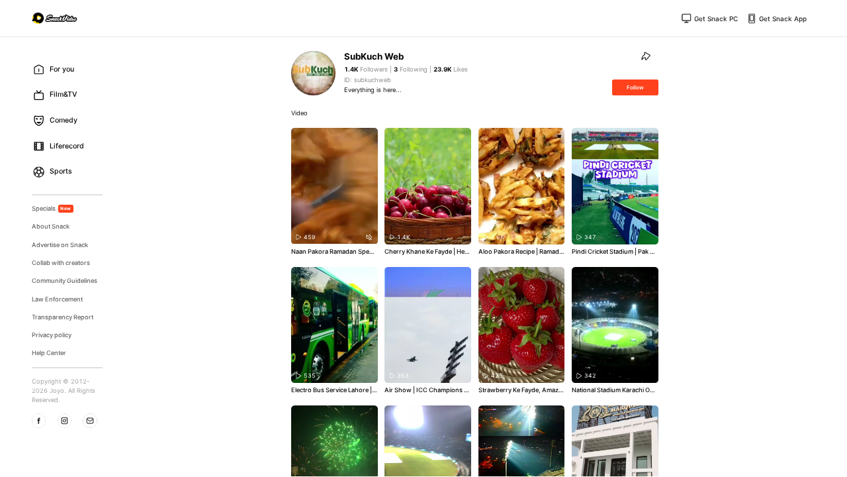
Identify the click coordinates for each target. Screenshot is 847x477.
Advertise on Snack (60, 244)
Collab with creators (61, 262)
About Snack (50, 226)
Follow (635, 87)
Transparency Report (62, 317)
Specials (51, 208)
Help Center (49, 352)
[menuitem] (70, 69)
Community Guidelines (64, 280)
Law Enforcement (57, 299)
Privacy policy (51, 335)
